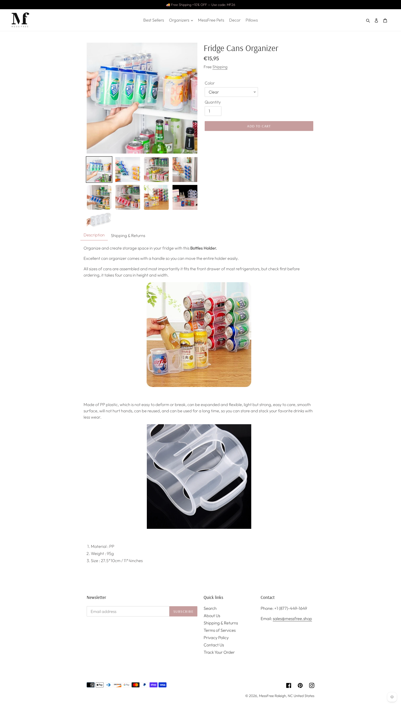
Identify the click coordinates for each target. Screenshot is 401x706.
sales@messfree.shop (292, 618)
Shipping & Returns (221, 622)
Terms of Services (220, 630)
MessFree (266, 695)
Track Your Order (219, 652)
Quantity (213, 102)
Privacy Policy (216, 637)
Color (210, 83)
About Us (212, 615)
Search (210, 608)
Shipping (219, 66)
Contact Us (214, 644)
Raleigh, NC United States (294, 695)
